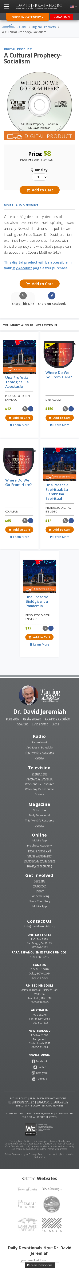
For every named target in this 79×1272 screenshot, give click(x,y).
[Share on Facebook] (30, 408)
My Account (22, 268)
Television (39, 768)
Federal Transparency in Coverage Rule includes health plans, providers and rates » (39, 1155)
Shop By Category (27, 17)
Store (21, 27)
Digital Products (44, 27)
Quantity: (39, 169)
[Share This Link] (25, 408)
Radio (39, 736)
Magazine (39, 804)
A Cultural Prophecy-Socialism (24, 32)
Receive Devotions (39, 1265)
